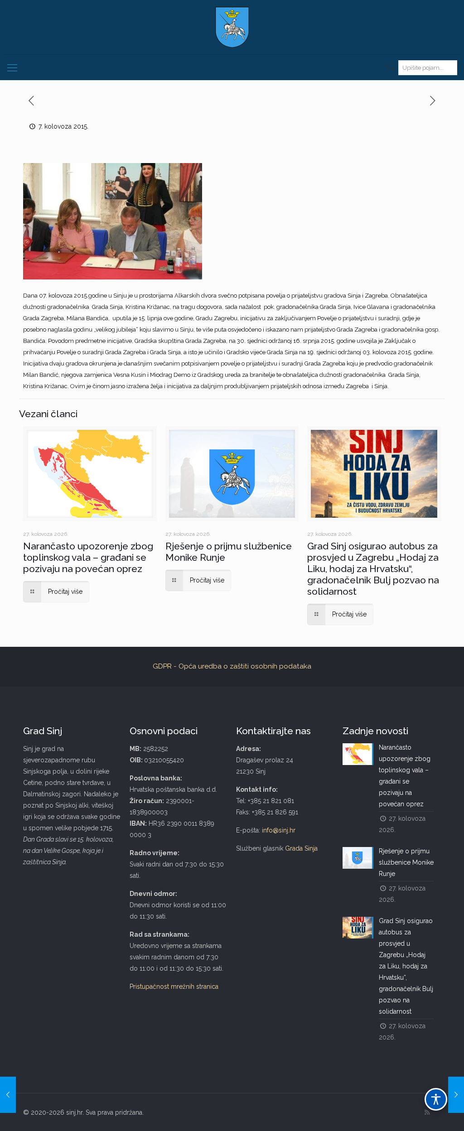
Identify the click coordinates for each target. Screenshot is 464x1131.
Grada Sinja (301, 848)
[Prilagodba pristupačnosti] (436, 1099)
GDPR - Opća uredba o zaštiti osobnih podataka (232, 666)
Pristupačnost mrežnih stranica (174, 986)
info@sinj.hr (278, 830)
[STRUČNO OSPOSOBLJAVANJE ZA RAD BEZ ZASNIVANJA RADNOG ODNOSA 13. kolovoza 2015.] (456, 1095)
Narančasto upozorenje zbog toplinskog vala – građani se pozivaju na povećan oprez (88, 557)
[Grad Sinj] (232, 27)
